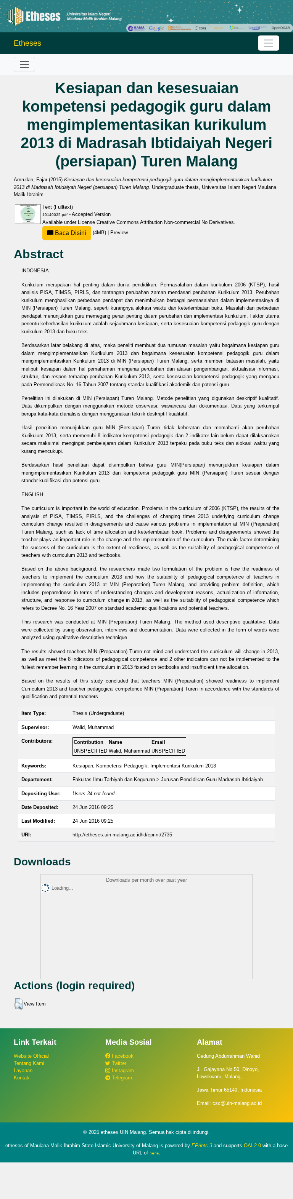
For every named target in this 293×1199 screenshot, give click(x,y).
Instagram (122, 1070)
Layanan (23, 1070)
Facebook (122, 1056)
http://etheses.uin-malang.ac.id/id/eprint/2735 (122, 835)
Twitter (118, 1063)
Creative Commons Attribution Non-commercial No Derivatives (165, 222)
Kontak (21, 1078)
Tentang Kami (29, 1063)
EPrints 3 (202, 1145)
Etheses (27, 43)
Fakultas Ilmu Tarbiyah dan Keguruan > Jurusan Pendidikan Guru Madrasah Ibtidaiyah (167, 779)
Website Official (31, 1056)
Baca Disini (69, 233)
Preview (119, 232)
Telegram (121, 1078)
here (154, 1153)
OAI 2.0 (252, 1145)
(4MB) (80, 232)
